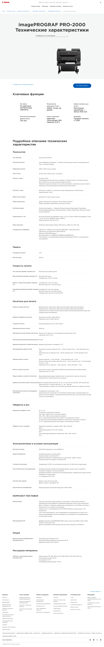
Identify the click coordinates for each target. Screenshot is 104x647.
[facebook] (90, 640)
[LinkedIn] (93, 640)
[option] (68, 61)
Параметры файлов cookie (9, 636)
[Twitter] (97, 640)
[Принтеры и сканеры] (61, 6)
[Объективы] (48, 6)
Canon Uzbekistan (7, 639)
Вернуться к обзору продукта (24, 84)
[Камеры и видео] (40, 6)
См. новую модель (82, 85)
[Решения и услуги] (73, 6)
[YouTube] (100, 640)
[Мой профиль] (100, 2)
